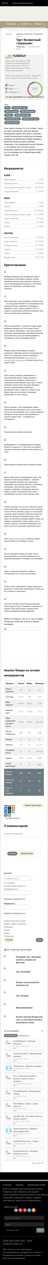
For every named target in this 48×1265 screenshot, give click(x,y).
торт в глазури (11, 111)
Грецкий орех (9, 257)
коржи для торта (12, 119)
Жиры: (7, 933)
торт (7, 107)
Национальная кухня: (15, 920)
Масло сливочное (11, 218)
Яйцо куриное (10, 179)
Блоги (25, 24)
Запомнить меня (13, 1230)
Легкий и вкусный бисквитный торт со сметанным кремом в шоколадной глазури (29, 1019)
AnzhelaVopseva (20, 1041)
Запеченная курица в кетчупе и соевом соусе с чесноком (24, 1078)
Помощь (20, 1185)
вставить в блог (13, 818)
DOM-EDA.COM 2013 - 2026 (17, 1240)
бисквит (9, 115)
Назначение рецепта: (15, 885)
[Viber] (5, 815)
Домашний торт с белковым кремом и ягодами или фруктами (28, 960)
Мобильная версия (36, 1185)
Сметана (7, 249)
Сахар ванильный (11, 191)
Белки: (7, 929)
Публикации (24, 1036)
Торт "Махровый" (23, 971)
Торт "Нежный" (22, 995)
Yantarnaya (20, 46)
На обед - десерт (30, 75)
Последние (13, 1031)
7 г (15, 85)
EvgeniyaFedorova (20, 1151)
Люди (38, 24)
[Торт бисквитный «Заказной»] (24, 57)
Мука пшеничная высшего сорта (17, 187)
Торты (18, 36)
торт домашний (27, 111)
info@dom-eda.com (12, 1243)
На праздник (23, 78)
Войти (5, 3)
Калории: (8, 926)
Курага (7, 222)
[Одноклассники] (13, 808)
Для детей (33, 78)
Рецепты (13, 30)
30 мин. (27, 68)
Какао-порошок (10, 241)
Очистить (9, 940)
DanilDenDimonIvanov (22, 1141)
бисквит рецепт (12, 122)
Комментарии (10, 1036)
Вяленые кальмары (33, 1066)
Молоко (7, 206)
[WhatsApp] (9, 815)
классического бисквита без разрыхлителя (20, 359)
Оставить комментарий (13, 833)
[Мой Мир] (5, 811)
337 (35, 89)
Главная (19, 34)
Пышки (35, 1141)
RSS (42, 1163)
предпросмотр (27, 853)
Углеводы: (9, 936)
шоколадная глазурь (17, 538)
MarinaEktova (18, 1103)
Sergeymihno (18, 1066)
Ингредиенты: (11, 888)
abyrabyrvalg (18, 1116)
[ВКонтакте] (5, 808)
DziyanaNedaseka (20, 1091)
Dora (15, 1076)
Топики (11, 24)
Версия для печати (33, 805)
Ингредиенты (32, 30)
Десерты (38, 34)
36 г (19, 92)
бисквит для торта (30, 119)
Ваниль (7, 226)
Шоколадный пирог (24, 1007)
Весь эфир (36, 1163)
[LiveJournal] (9, 811)
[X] (9, 808)
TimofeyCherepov (20, 1053)
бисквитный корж (23, 115)
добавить (12, 853)
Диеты (28, 1103)
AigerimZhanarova (20, 1128)
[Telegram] (13, 811)
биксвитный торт (19, 107)
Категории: (9, 882)
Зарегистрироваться (22, 3)
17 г (15, 88)
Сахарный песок (10, 183)
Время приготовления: (15, 923)
